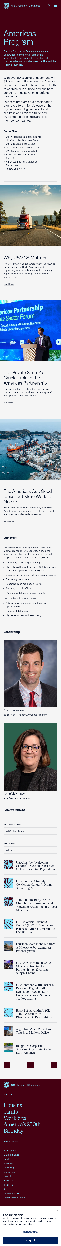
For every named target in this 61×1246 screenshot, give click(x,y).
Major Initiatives (11, 1154)
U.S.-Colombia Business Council (23, 140)
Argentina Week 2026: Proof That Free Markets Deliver (35, 1030)
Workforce (15, 1118)
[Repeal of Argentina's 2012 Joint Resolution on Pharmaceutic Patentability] (8, 1012)
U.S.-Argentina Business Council (23, 136)
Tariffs (11, 1111)
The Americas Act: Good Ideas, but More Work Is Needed (28, 496)
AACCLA (10, 158)
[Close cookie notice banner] (57, 1210)
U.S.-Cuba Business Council (21, 143)
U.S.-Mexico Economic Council (22, 147)
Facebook (8, 1180)
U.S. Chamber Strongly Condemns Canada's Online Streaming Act (34, 884)
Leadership (9, 1167)
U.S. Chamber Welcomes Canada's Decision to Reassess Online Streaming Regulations (35, 866)
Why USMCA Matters (25, 258)
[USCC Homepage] (30, 1085)
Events (7, 1159)
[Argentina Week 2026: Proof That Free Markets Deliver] (8, 1031)
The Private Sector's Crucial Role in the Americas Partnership (25, 377)
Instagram (8, 1184)
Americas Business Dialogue (21, 161)
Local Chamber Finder (14, 1197)
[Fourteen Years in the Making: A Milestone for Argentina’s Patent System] (8, 946)
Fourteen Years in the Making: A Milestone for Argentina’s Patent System (35, 947)
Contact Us (9, 1172)
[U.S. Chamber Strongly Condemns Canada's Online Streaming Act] (8, 883)
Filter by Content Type (12, 824)
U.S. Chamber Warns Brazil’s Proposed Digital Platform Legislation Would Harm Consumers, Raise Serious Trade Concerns (34, 991)
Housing (13, 1105)
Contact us (12, 165)
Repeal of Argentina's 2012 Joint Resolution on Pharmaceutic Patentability (34, 1014)
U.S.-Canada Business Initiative (23, 151)
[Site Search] (49, 5)
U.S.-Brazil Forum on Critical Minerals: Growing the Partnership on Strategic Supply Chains (34, 968)
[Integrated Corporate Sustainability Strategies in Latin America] (8, 1047)
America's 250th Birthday (22, 1127)
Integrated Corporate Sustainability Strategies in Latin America (33, 1049)
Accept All (30, 1240)
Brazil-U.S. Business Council (21, 154)
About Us (8, 1163)
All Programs (10, 1150)
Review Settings (30, 1232)
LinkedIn (8, 1176)
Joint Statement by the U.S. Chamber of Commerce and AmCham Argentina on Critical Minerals (36, 905)
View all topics (11, 1141)
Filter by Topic (9, 843)
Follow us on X (14, 168)
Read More (9, 284)
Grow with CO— (11, 1193)
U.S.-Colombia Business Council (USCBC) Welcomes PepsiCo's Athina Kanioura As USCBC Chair (35, 927)
